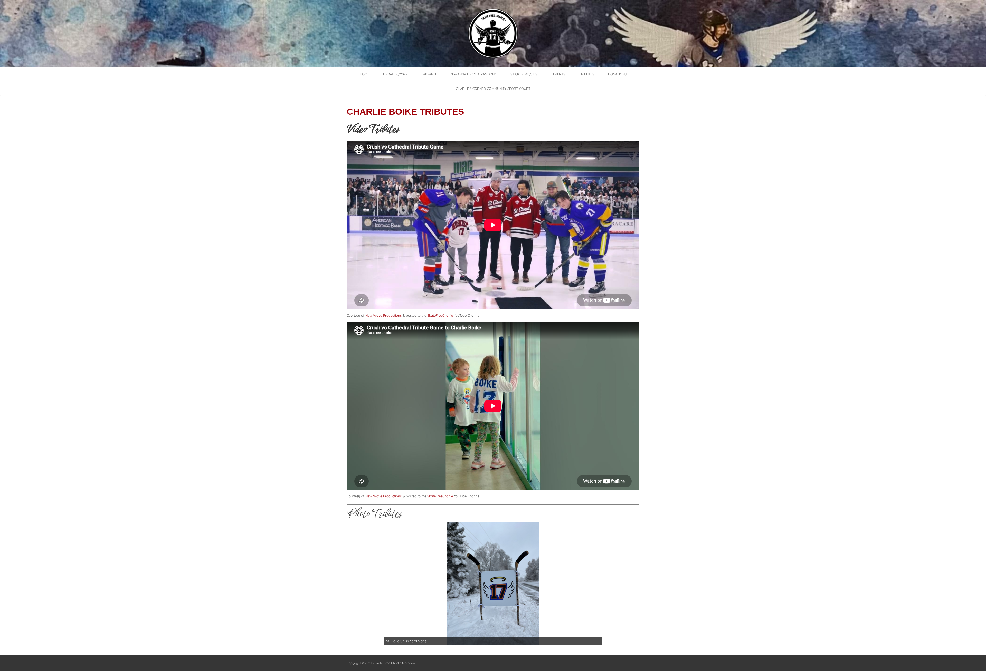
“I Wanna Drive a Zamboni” (474, 74)
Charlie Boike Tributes (405, 111)
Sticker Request (524, 74)
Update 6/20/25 (396, 74)
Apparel (430, 74)
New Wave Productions (383, 315)
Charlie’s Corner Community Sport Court (493, 88)
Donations (617, 74)
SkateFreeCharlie (440, 315)
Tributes (586, 74)
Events (559, 74)
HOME (364, 74)
